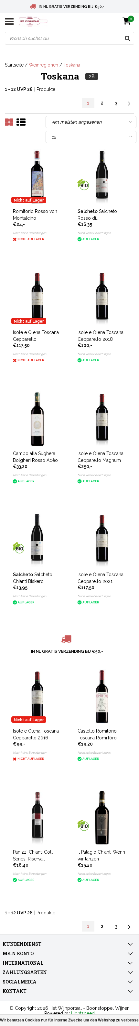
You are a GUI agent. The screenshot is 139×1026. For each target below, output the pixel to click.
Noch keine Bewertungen (29, 233)
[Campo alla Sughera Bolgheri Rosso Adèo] (37, 419)
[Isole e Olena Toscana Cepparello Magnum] (102, 419)
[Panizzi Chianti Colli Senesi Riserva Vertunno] (37, 818)
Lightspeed (83, 1013)
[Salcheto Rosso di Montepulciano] (102, 177)
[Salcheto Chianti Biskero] (37, 540)
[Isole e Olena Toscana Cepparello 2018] (102, 298)
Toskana (71, 65)
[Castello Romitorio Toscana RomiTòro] (102, 696)
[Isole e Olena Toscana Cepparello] (37, 298)
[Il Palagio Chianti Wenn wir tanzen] (102, 818)
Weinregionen (43, 65)
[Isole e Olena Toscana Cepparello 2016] (37, 696)
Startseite (14, 65)
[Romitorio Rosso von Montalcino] (37, 177)
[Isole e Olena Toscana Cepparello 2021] (102, 540)
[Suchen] (127, 38)
